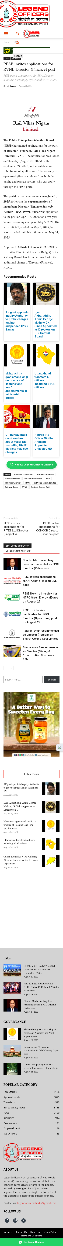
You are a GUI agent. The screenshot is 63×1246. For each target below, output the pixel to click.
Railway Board (11, 487)
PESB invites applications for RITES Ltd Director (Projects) (16, 528)
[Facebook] (18, 93)
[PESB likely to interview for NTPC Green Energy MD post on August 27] (12, 598)
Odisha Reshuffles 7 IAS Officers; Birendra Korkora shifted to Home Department (21, 860)
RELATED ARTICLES (17, 546)
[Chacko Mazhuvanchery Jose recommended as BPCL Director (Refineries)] (12, 564)
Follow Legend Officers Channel (34, 464)
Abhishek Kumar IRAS (23, 474)
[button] (6, 33)
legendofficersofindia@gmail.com (36, 1203)
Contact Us (21, 1232)
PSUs (7, 58)
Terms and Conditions (31, 1235)
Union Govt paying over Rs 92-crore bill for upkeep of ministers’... (41, 1066)
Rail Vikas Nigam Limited (44, 482)
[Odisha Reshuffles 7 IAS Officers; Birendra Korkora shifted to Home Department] (50, 861)
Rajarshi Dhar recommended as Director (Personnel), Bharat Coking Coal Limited (41, 634)
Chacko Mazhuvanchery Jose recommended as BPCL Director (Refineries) (41, 564)
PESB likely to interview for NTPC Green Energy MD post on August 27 (41, 597)
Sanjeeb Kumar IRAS (40, 487)
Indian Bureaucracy (33, 478)
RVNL (24, 487)
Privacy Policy (49, 1232)
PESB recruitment (13, 482)
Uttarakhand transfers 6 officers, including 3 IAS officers (44, 380)
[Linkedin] (42, 93)
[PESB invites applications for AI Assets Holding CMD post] (12, 581)
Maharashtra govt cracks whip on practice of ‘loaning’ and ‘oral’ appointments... (20, 825)
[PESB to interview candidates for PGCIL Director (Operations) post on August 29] (12, 614)
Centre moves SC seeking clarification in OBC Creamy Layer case (41, 1050)
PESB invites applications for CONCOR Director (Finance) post (47, 528)
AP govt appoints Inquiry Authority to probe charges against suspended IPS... (21, 787)
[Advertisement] (31, 905)
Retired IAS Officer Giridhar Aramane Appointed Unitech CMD (44, 441)
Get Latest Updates (34, 1242)
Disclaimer (35, 1232)
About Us (8, 1232)
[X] (26, 93)
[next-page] (11, 668)
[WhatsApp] (34, 93)
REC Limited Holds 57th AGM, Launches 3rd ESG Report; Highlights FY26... (39, 969)
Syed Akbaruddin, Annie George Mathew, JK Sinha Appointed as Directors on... (20, 806)
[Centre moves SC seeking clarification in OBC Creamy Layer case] (12, 1051)
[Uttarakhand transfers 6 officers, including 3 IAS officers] (50, 844)
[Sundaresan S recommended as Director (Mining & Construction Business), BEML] (12, 651)
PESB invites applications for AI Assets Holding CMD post (40, 581)
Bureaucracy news (45, 474)
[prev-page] (6, 668)
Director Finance (12, 478)
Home (6, 41)
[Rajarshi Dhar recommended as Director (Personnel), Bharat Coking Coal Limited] (12, 635)
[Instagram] (15, 1220)
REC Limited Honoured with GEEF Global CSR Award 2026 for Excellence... (41, 987)
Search (52, 679)
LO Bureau (11, 86)
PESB (48, 478)
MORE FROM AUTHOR (18, 551)
